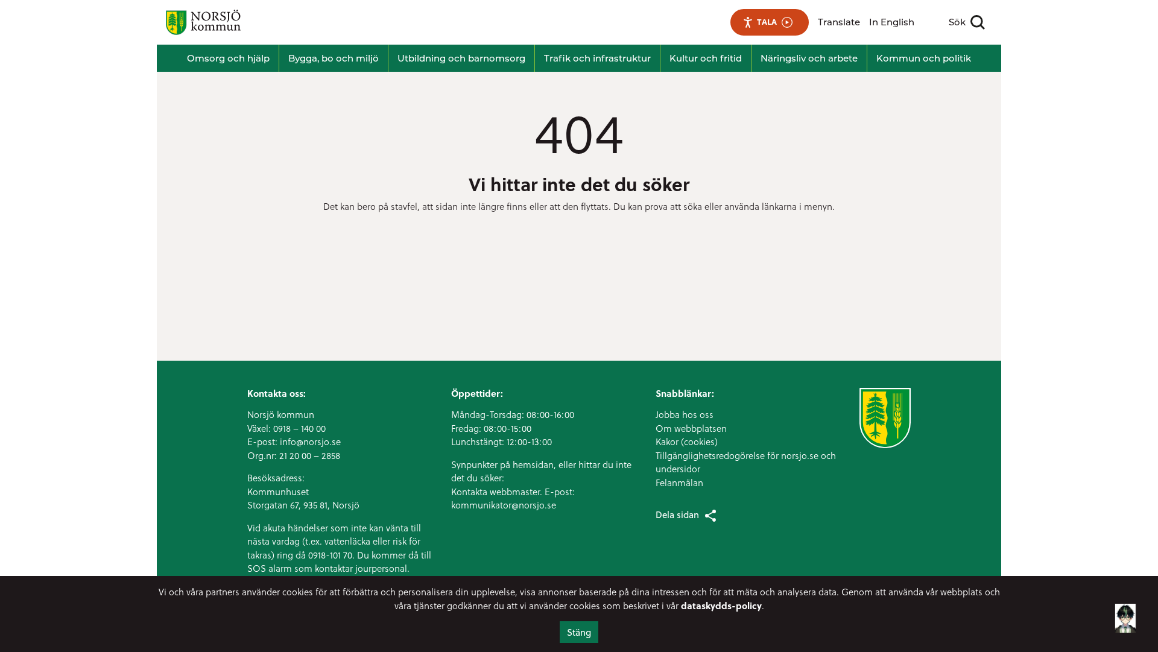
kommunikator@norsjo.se (503, 504)
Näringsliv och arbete (809, 58)
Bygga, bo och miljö (333, 58)
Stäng (579, 632)
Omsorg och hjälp (228, 58)
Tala (767, 21)
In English (891, 22)
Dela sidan (677, 514)
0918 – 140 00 (299, 428)
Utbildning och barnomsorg (461, 58)
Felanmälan (679, 482)
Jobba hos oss (684, 414)
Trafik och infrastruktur (597, 58)
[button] (1125, 614)
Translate (839, 22)
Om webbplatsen (691, 428)
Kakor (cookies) (687, 441)
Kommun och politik (923, 58)
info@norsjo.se (310, 441)
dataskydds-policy (721, 605)
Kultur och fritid (705, 58)
